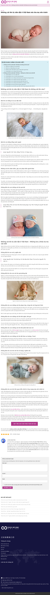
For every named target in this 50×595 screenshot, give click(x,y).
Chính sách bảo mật (5, 543)
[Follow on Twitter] (4, 537)
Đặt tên (2, 10)
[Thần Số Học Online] (9, 2)
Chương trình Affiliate (5, 551)
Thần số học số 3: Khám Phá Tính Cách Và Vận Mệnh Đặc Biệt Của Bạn (15, 513)
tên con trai (36, 330)
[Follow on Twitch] (13, 537)
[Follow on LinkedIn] (8, 537)
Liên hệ (2, 549)
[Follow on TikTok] (2, 537)
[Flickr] (11, 537)
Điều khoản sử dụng (5, 545)
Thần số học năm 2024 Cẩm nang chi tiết (9, 506)
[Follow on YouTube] (9, 537)
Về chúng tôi (3, 553)
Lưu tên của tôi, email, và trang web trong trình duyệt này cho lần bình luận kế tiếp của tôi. (23, 484)
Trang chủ (3, 5)
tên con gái (15, 330)
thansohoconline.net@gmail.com (15, 582)
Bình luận (4, 463)
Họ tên (4, 473)
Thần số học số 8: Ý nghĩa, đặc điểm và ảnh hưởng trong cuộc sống (14, 515)
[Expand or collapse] (47, 62)
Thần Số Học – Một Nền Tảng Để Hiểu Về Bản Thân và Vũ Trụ (13, 511)
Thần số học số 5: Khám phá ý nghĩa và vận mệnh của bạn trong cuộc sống (15, 504)
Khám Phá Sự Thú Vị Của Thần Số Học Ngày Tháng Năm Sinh (13, 509)
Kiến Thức (8, 5)
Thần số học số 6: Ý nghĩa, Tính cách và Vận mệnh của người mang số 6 (15, 502)
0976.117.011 (9, 580)
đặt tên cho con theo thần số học (22, 415)
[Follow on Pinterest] (6, 537)
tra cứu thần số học (15, 409)
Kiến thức (3, 547)
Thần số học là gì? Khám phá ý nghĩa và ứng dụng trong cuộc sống (14, 499)
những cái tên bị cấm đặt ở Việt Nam (20, 54)
